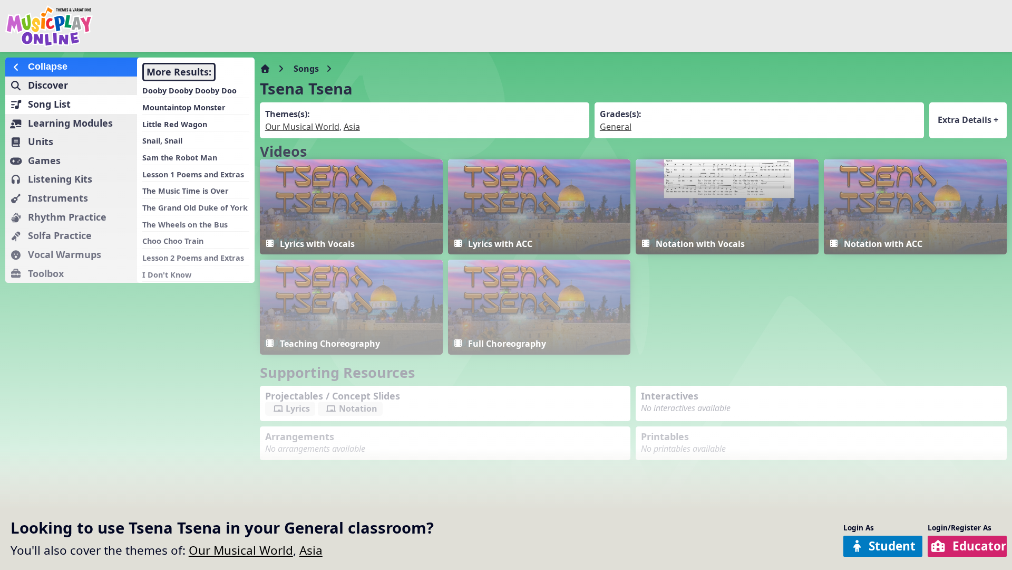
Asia (311, 550)
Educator (979, 546)
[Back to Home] (170, 26)
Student (892, 546)
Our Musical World (241, 550)
